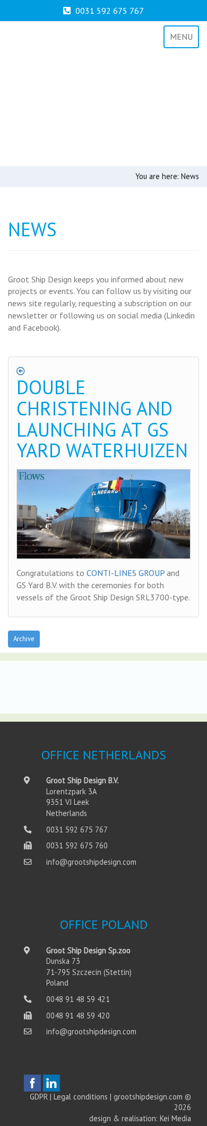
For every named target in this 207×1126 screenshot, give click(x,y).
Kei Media (175, 1118)
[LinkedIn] (51, 1083)
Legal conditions (81, 1097)
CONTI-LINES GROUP (126, 573)
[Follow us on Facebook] (32, 1083)
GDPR (39, 1097)
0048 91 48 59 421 (78, 999)
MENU (181, 36)
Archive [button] (23, 638)
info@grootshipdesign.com (91, 862)
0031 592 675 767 (109, 10)
